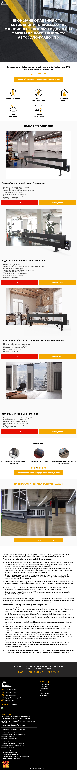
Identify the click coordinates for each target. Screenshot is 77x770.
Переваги (43, 686)
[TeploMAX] (19, 684)
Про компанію (45, 684)
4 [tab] (36, 468)
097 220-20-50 (40, 74)
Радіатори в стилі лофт (9, 752)
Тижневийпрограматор (38, 115)
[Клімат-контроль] (12, 108)
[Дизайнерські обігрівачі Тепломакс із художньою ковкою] (38, 312)
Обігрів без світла (13, 99)
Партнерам (44, 689)
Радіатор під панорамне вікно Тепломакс (23, 260)
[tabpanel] (13, 455)
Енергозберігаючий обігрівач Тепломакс (23, 183)
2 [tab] (33, 468)
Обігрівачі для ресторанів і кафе (12, 745)
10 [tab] (45, 468)
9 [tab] (44, 468)
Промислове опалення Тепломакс (13, 730)
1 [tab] (31, 468)
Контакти (43, 695)
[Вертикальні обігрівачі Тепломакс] (38, 386)
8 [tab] (42, 468)
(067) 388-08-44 (10, 690)
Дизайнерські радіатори (9, 754)
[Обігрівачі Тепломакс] (5, 5)
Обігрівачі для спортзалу (9, 741)
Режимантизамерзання (38, 100)
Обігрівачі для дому (8, 747)
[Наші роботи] (13, 512)
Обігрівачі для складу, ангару (11, 732)
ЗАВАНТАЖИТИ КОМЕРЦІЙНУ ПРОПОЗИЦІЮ (38, 672)
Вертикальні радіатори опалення (12, 750)
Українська (5, 704)
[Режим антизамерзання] (38, 93)
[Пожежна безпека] (64, 93)
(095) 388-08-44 (10, 695)
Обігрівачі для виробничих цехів (12, 743)
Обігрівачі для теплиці (9, 739)
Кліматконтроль (13, 115)
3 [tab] (34, 468)
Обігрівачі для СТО (7, 736)
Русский (14, 704)
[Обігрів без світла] (12, 93)
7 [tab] (41, 468)
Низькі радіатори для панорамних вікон (15, 756)
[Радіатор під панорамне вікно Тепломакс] (38, 233)
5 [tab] (37, 468)
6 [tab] (39, 468)
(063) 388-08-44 (10, 693)
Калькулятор (57, 203)
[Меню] (74, 4)
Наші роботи (44, 693)
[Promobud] (19, 708)
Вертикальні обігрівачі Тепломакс (19, 414)
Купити (19, 203)
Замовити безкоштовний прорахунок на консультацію (38, 79)
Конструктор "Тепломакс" (10, 759)
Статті (42, 691)
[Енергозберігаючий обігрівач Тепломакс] (38, 155)
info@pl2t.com (9, 700)
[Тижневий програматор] (38, 108)
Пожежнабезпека (64, 100)
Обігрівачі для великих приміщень (13, 734)
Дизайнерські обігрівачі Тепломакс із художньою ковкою (32, 340)
